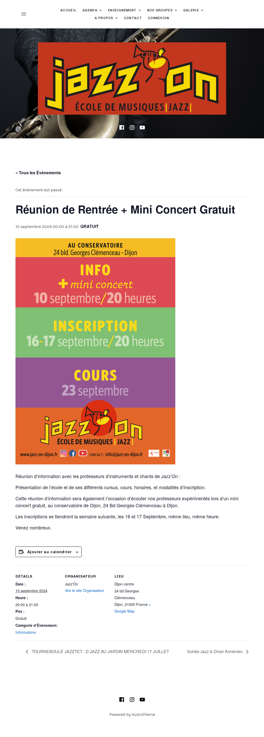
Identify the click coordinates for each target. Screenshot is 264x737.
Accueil (68, 10)
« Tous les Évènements (38, 173)
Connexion (158, 18)
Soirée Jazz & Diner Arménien (215, 651)
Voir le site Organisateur (84, 590)
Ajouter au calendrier (49, 551)
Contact (133, 18)
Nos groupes (163, 11)
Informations (25, 632)
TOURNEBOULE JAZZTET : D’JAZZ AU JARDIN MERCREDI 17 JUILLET (100, 651)
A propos (107, 19)
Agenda (93, 11)
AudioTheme (143, 714)
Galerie (194, 11)
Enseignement (126, 11)
